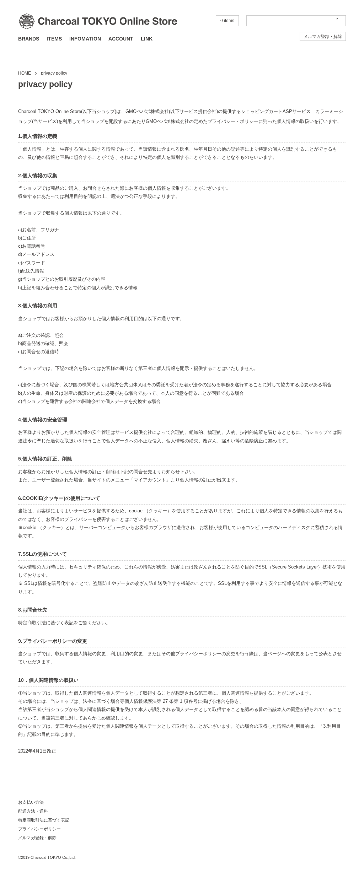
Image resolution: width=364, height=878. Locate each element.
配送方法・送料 (33, 811)
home (24, 73)
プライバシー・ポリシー (233, 121)
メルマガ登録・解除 (323, 36)
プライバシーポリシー (39, 828)
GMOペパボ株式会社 (147, 111)
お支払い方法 (31, 802)
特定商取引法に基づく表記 (43, 820)
